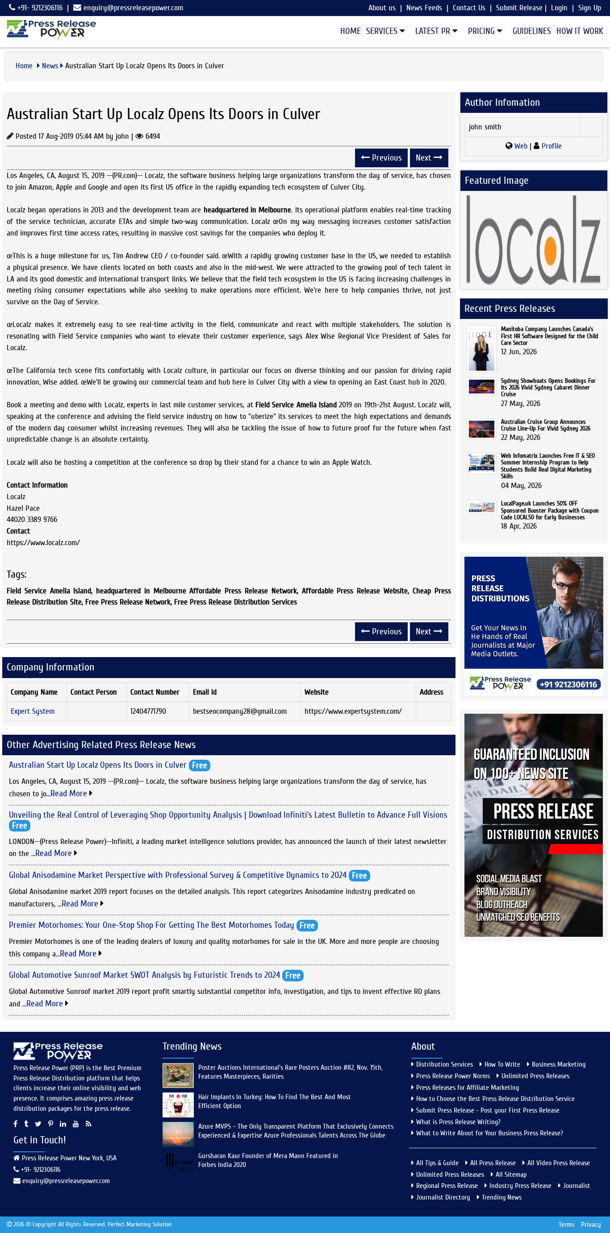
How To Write (502, 1064)
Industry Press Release (520, 1186)
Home (350, 31)
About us (382, 7)
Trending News (502, 1197)
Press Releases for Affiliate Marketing (467, 1088)
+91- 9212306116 (39, 7)
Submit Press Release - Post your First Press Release (488, 1110)
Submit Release (519, 7)
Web (521, 146)
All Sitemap (511, 1175)
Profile (550, 146)
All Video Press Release (558, 1163)
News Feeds (424, 7)
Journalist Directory (443, 1197)
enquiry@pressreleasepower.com (133, 7)
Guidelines (532, 31)
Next (425, 158)
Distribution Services (444, 1064)
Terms (566, 1225)
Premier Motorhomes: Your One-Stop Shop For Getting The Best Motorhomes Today (151, 925)
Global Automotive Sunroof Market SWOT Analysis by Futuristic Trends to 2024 (144, 975)
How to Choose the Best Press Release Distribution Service (495, 1099)
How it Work (579, 31)
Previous (386, 158)
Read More (69, 793)
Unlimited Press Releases (535, 1076)
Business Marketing (558, 1064)
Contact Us (469, 7)
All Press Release (493, 1163)
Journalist (576, 1186)
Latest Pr (433, 31)
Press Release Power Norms (453, 1076)
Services (383, 31)
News (50, 65)
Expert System (32, 711)
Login (559, 7)
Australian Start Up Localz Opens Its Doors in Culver (98, 765)
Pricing (482, 31)
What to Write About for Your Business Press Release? (489, 1133)
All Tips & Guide (437, 1163)
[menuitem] (348, 31)
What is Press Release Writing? (458, 1122)
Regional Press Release (447, 1186)
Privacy (591, 1225)
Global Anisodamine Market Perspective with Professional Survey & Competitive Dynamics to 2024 (178, 874)
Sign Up (589, 7)
